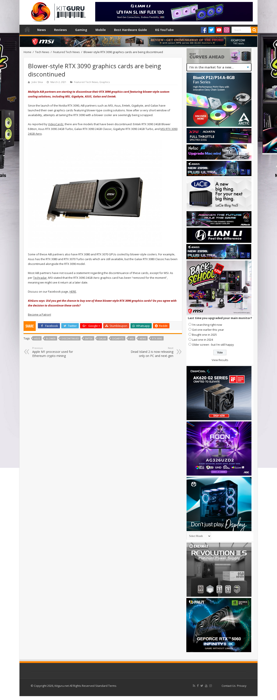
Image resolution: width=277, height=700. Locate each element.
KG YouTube (164, 30)
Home (27, 29)
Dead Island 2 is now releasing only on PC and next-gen (152, 352)
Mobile (100, 30)
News (41, 30)
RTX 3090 (157, 338)
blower (51, 338)
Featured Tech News (66, 52)
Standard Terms (105, 686)
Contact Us (229, 686)
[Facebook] (204, 30)
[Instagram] (227, 30)
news (143, 338)
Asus (37, 338)
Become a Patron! (39, 314)
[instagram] (210, 685)
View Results (220, 360)
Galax (102, 338)
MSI (132, 338)
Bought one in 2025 (204, 335)
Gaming (81, 30)
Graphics (104, 82)
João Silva (37, 82)
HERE (72, 291)
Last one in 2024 (202, 340)
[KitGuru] (57, 10)
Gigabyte (118, 338)
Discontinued (70, 338)
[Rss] (194, 685)
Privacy (241, 686)
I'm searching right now (207, 325)
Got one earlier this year (208, 330)
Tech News (42, 52)
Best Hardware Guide (130, 30)
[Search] (254, 30)
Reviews (60, 30)
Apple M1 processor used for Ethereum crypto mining (52, 352)
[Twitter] (211, 30)
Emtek (89, 338)
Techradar (40, 278)
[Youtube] (219, 30)
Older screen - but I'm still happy (213, 345)
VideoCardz (55, 124)
